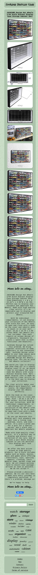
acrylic (11, 531)
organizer (20, 533)
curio (17, 531)
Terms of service (20, 570)
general (30, 542)
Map (19, 562)
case (29, 530)
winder (12, 523)
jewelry (23, 541)
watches (28, 524)
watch (14, 511)
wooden (13, 527)
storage (25, 511)
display (12, 541)
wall (30, 545)
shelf (24, 545)
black (11, 534)
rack (22, 531)
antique (25, 516)
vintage (29, 520)
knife (28, 527)
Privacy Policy (20, 567)
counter (17, 551)
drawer (22, 520)
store (10, 519)
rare (10, 545)
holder (21, 526)
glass (13, 515)
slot (19, 516)
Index (19, 559)
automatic (14, 548)
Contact (20, 565)
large (16, 520)
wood (17, 544)
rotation (23, 551)
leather (15, 537)
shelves (21, 524)
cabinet (26, 548)
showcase (23, 537)
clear (29, 534)
